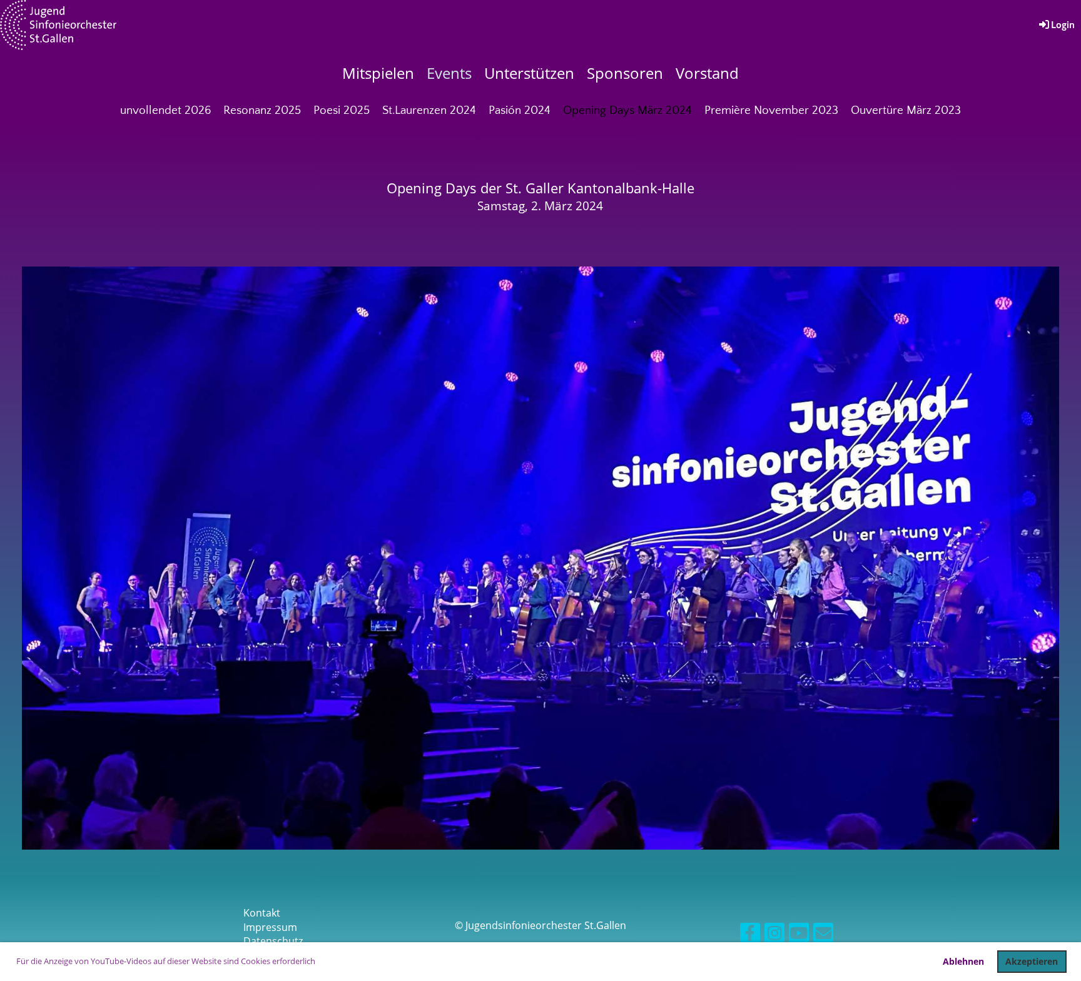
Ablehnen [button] (963, 961)
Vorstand (707, 73)
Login (1063, 25)
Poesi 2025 (341, 110)
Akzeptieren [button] (1031, 961)
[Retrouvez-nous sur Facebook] (750, 935)
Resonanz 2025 (262, 110)
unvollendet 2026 (165, 110)
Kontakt (261, 913)
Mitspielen (378, 73)
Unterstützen (529, 73)
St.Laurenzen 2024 (429, 110)
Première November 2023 (771, 110)
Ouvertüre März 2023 (906, 110)
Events (449, 73)
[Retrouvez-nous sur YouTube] (799, 935)
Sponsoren (625, 73)
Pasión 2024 (520, 110)
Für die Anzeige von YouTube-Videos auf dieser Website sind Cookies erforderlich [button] (165, 961)
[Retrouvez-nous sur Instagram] (774, 935)
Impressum (270, 927)
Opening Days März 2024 (627, 110)
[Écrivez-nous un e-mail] (823, 935)
